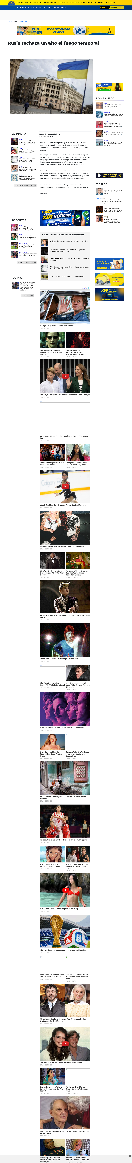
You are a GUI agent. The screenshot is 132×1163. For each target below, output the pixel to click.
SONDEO (17, 278)
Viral (44, 8)
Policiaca (81, 2)
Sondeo (63, 8)
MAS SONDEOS (28, 295)
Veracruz (28, 2)
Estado (46, 2)
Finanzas (28, 8)
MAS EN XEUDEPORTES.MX (27, 262)
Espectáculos (91, 2)
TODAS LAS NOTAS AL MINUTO (26, 185)
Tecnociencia (110, 2)
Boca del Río (37, 2)
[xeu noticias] (11, 3)
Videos (50, 8)
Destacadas (37, 8)
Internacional (63, 2)
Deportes (73, 2)
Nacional (53, 2)
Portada (20, 2)
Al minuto (20, 8)
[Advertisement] (24, 202)
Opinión (56, 8)
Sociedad (101, 2)
